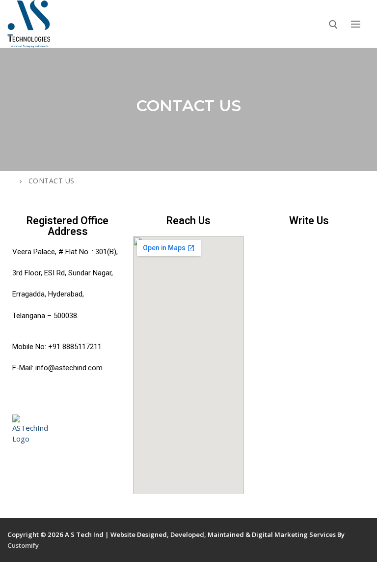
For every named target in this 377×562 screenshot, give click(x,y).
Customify (23, 545)
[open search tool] (333, 24)
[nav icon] (355, 23)
